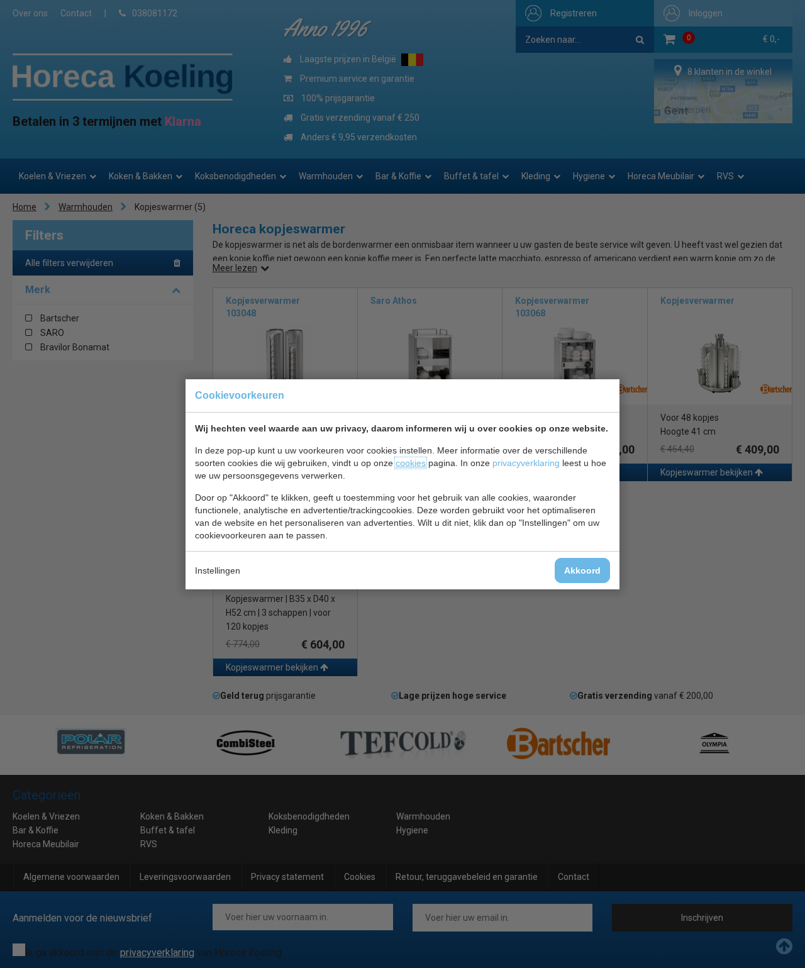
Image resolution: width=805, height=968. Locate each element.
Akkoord (582, 570)
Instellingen (217, 570)
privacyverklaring (526, 463)
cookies (411, 463)
